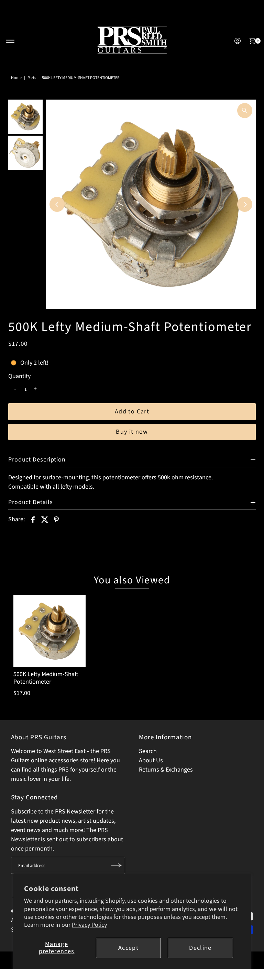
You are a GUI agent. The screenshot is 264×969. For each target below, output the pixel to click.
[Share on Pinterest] (56, 519)
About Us (151, 760)
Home (16, 78)
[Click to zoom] (244, 110)
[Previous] (57, 204)
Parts (32, 78)
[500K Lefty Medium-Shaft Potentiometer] (49, 631)
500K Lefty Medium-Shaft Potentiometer (45, 678)
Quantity (19, 376)
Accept (128, 948)
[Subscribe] (116, 865)
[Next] (244, 204)
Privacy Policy (89, 925)
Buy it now (132, 432)
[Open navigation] (10, 40)
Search (148, 751)
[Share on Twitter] (45, 519)
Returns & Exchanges (166, 769)
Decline (200, 948)
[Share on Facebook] (33, 519)
